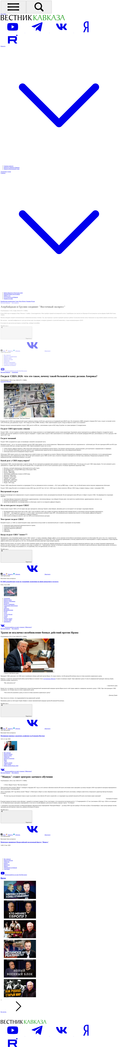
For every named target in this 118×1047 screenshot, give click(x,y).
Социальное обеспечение (11, 605)
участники (7, 901)
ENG (4, 14)
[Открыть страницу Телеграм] (37, 32)
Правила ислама (8, 298)
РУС (2, 14)
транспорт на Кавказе (10, 365)
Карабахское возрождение (8, 301)
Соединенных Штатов (49, 678)
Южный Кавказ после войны (12, 294)
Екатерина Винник (6, 381)
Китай (5, 611)
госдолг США (8, 620)
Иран (5, 760)
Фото (20, 301)
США (5, 607)
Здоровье (28, 301)
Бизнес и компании (9, 604)
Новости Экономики (9, 362)
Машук (6, 899)
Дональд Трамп (8, 618)
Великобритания (8, 610)
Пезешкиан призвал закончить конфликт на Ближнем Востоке (23, 736)
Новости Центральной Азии (11, 169)
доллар (6, 615)
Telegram (17, 351)
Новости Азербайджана (10, 356)
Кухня (33, 301)
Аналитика (4, 171)
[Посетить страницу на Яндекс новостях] (86, 32)
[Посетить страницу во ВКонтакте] (61, 32)
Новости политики (9, 758)
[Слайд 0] (1, 1032)
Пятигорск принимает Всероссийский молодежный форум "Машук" (25, 875)
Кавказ (6, 896)
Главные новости (8, 166)
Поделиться (28, 338)
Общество (6, 361)
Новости (10, 351)
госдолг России (8, 614)
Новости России (8, 893)
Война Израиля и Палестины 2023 (13, 293)
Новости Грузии (8, 359)
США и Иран (7, 764)
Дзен (4, 351)
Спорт (17, 301)
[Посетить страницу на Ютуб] (13, 32)
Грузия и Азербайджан (10, 363)
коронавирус (7, 621)
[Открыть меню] (13, 7)
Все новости (15, 303)
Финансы (6, 602)
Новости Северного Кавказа (11, 167)
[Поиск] (39, 7)
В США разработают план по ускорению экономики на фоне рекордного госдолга (29, 581)
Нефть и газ (7, 295)
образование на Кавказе (10, 900)
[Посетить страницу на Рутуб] (13, 44)
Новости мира (8, 358)
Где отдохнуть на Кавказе (11, 297)
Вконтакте (47, 351)
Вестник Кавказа (5, 303)
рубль (5, 617)
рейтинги (6, 608)
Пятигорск (7, 897)
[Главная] (33, 20)
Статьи (9, 171)
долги (5, 613)
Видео (24, 301)
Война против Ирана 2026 (11, 765)
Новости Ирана (8, 754)
